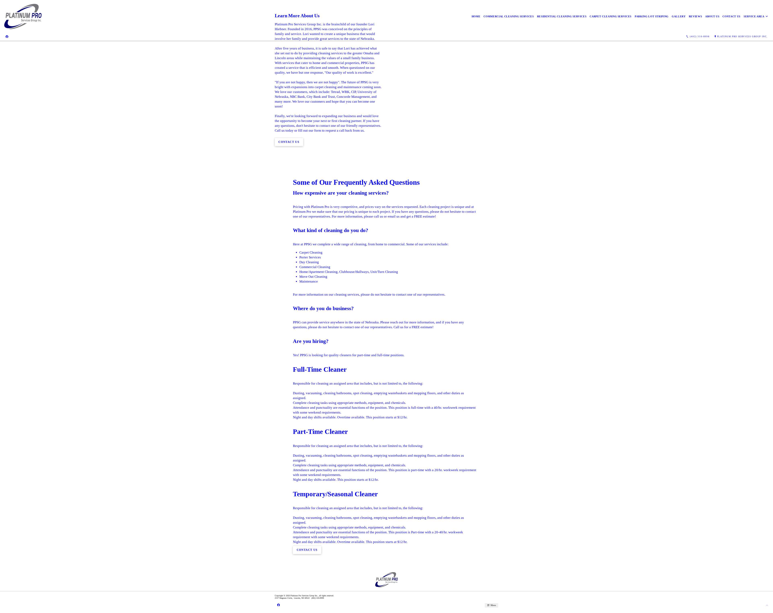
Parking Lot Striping (652, 16)
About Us (712, 16)
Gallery (679, 16)
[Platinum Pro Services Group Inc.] (22, 16)
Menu (493, 605)
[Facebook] (7, 36)
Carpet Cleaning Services (610, 16)
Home (476, 16)
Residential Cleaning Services (562, 16)
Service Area (754, 16)
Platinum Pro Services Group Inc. (742, 36)
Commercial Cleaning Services (509, 16)
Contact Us (731, 16)
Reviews (695, 16)
